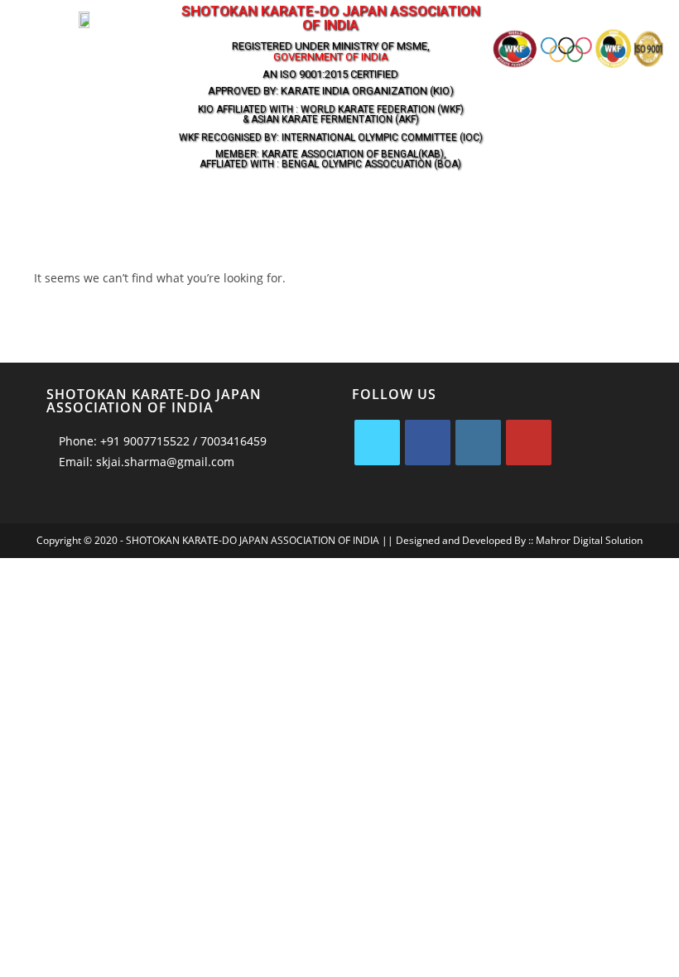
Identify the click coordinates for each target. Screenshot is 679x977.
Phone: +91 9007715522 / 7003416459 (161, 441)
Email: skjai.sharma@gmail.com (144, 461)
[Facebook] (427, 442)
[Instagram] (478, 442)
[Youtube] (528, 442)
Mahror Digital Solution (589, 540)
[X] (377, 442)
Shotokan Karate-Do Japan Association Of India (330, 17)
